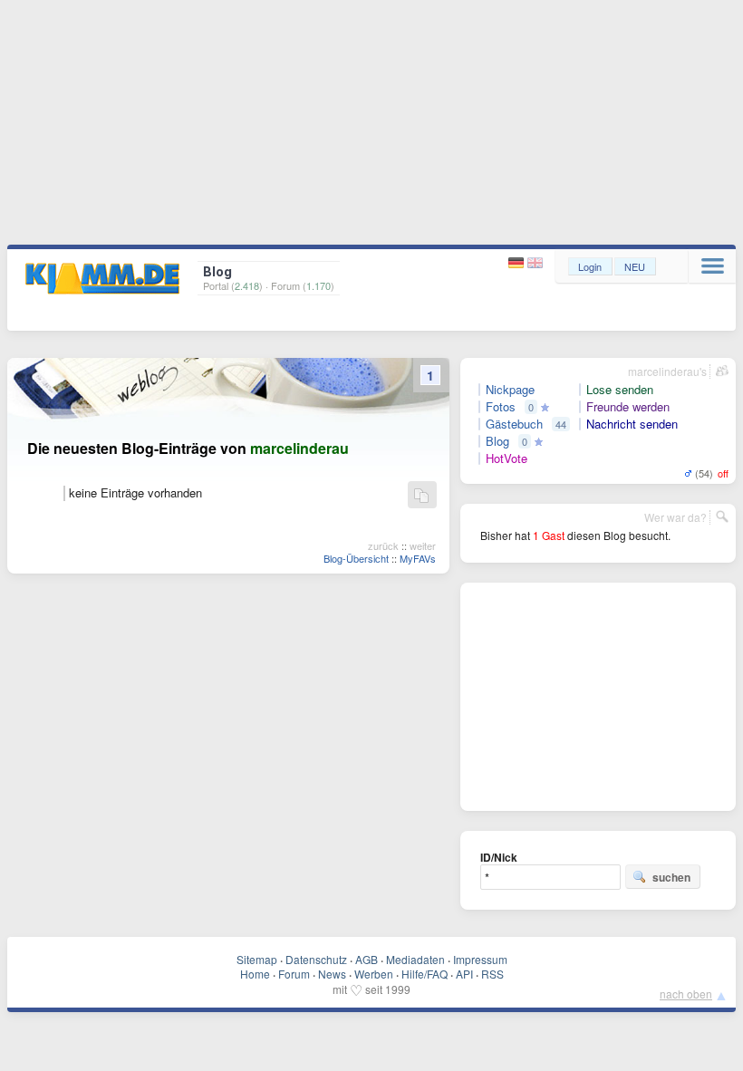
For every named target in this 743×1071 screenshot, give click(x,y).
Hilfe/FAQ (424, 973)
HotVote (506, 458)
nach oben (686, 993)
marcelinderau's (667, 371)
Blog (497, 441)
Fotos (501, 407)
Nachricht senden (632, 424)
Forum (294, 973)
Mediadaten (415, 959)
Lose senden (619, 389)
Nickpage (510, 389)
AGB (366, 959)
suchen (671, 877)
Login (590, 266)
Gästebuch (514, 424)
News (332, 973)
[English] (535, 263)
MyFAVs (418, 558)
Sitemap (256, 959)
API (464, 973)
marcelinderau (299, 448)
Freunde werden (628, 407)
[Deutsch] (517, 263)
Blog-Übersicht (356, 558)
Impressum (480, 959)
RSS (492, 973)
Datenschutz (316, 959)
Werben (373, 973)
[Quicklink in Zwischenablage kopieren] (421, 496)
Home (255, 973)
